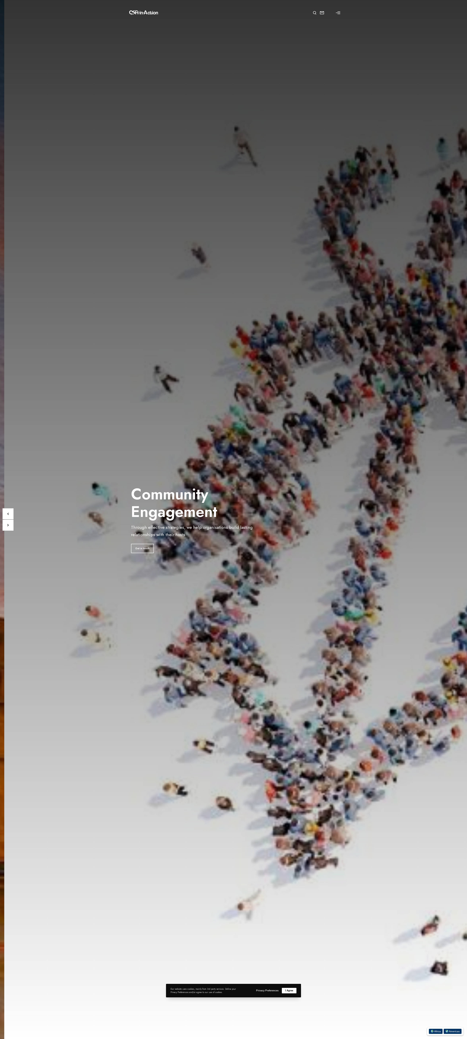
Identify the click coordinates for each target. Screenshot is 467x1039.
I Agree (289, 990)
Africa (437, 1031)
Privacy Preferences (267, 990)
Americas (454, 1031)
